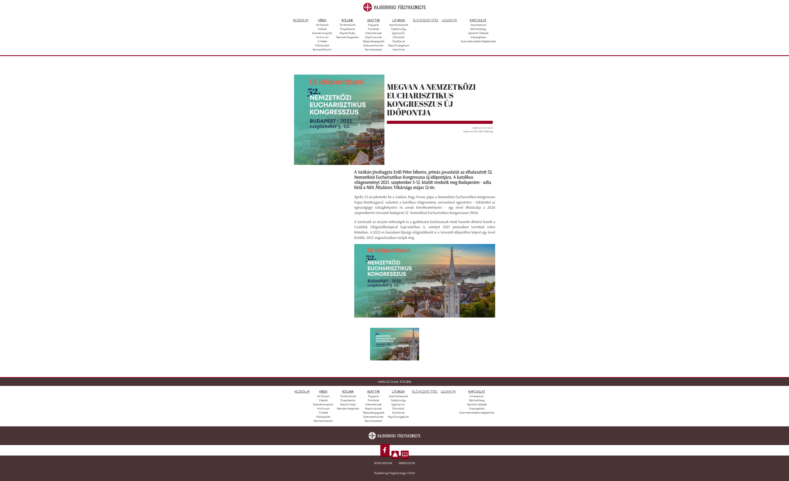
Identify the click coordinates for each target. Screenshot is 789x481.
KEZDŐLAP (302, 392)
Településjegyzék (373, 41)
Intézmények (373, 33)
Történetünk (347, 24)
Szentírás (399, 49)
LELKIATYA (448, 392)
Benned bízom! (322, 49)
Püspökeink (347, 29)
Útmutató (399, 37)
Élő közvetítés (425, 20)
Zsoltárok (398, 41)
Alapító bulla (347, 33)
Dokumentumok (373, 45)
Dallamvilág (398, 29)
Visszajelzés (478, 37)
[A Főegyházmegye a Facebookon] (384, 450)
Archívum (322, 37)
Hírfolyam (322, 24)
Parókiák (373, 29)
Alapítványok (373, 37)
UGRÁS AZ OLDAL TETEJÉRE (394, 381)
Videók (322, 29)
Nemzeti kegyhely (347, 37)
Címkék (322, 41)
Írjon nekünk (383, 463)
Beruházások (373, 49)
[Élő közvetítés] (395, 455)
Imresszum (477, 396)
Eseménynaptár (322, 33)
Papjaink (373, 24)
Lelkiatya (449, 20)
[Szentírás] (405, 455)
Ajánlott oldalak (478, 33)
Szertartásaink (398, 24)
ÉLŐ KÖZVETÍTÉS (424, 392)
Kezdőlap (300, 20)
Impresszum (478, 24)
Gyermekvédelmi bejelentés (478, 41)
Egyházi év (398, 33)
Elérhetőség (478, 29)
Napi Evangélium (398, 45)
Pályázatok (322, 45)
